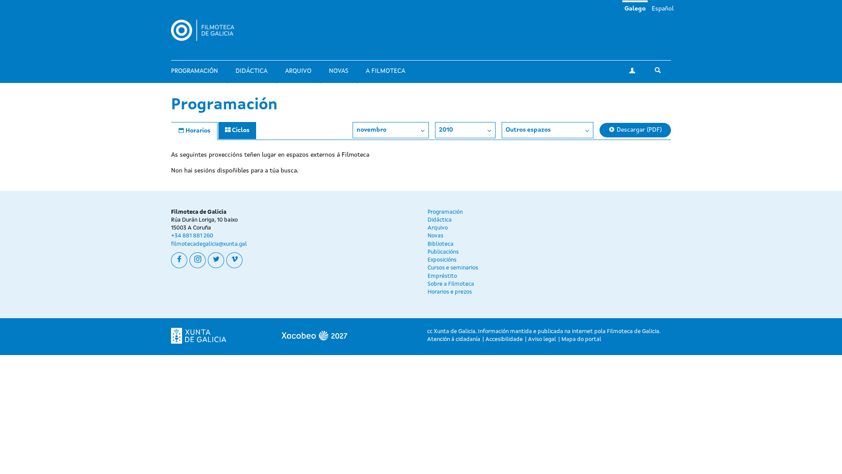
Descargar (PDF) (638, 130)
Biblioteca (440, 244)
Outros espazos (528, 130)
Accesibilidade (504, 339)
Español (663, 9)
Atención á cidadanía (453, 339)
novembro (371, 130)
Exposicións (442, 260)
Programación (194, 71)
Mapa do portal (581, 339)
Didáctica (251, 71)
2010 (446, 130)
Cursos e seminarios (453, 268)
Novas (338, 71)
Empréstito (442, 276)
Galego (635, 9)
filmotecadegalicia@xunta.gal (209, 244)
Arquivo (298, 71)
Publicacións (443, 252)
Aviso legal (542, 339)
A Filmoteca (385, 71)
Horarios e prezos (450, 292)
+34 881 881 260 (192, 236)
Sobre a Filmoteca (451, 284)
